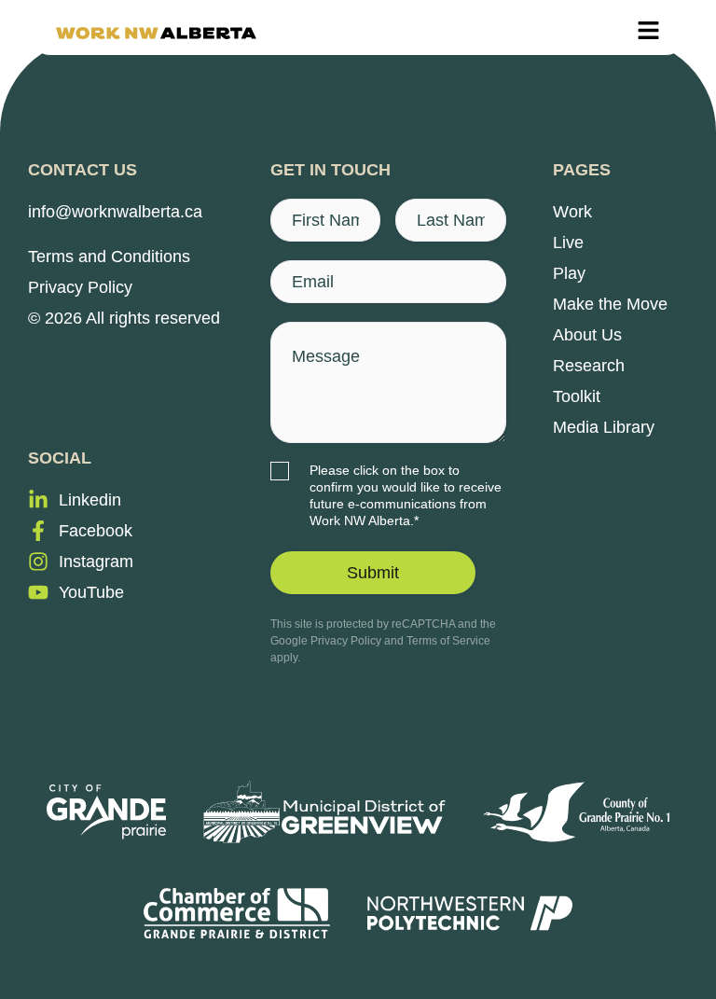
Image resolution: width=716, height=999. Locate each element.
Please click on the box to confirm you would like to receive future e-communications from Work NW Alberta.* (406, 495)
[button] (648, 32)
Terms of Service (448, 640)
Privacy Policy (345, 640)
